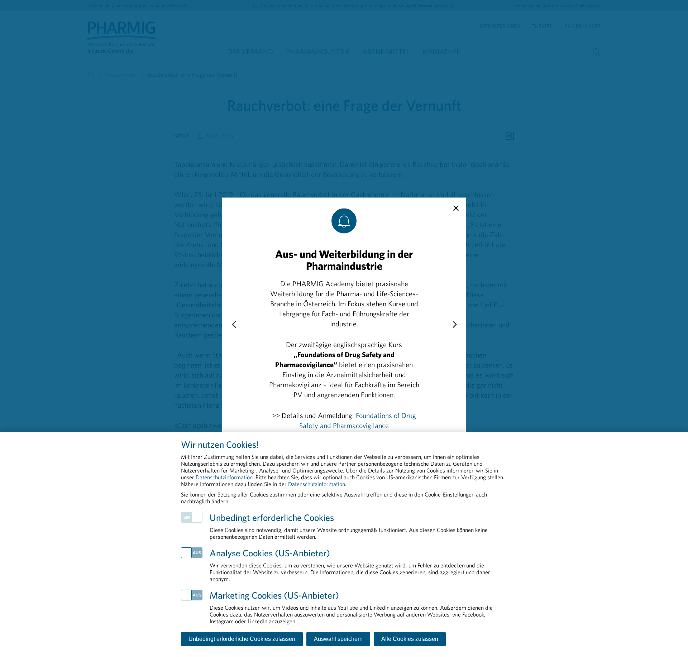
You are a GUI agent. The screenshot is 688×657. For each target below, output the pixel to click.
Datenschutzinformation (224, 477)
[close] (456, 208)
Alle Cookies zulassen (409, 639)
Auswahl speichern (338, 639)
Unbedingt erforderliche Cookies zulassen (241, 639)
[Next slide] (454, 325)
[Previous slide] (233, 325)
